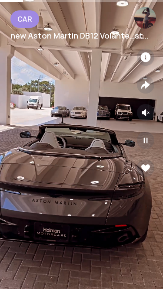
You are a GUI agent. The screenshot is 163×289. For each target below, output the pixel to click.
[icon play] (145, 140)
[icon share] (145, 85)
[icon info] (145, 57)
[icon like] (145, 168)
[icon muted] (145, 112)
